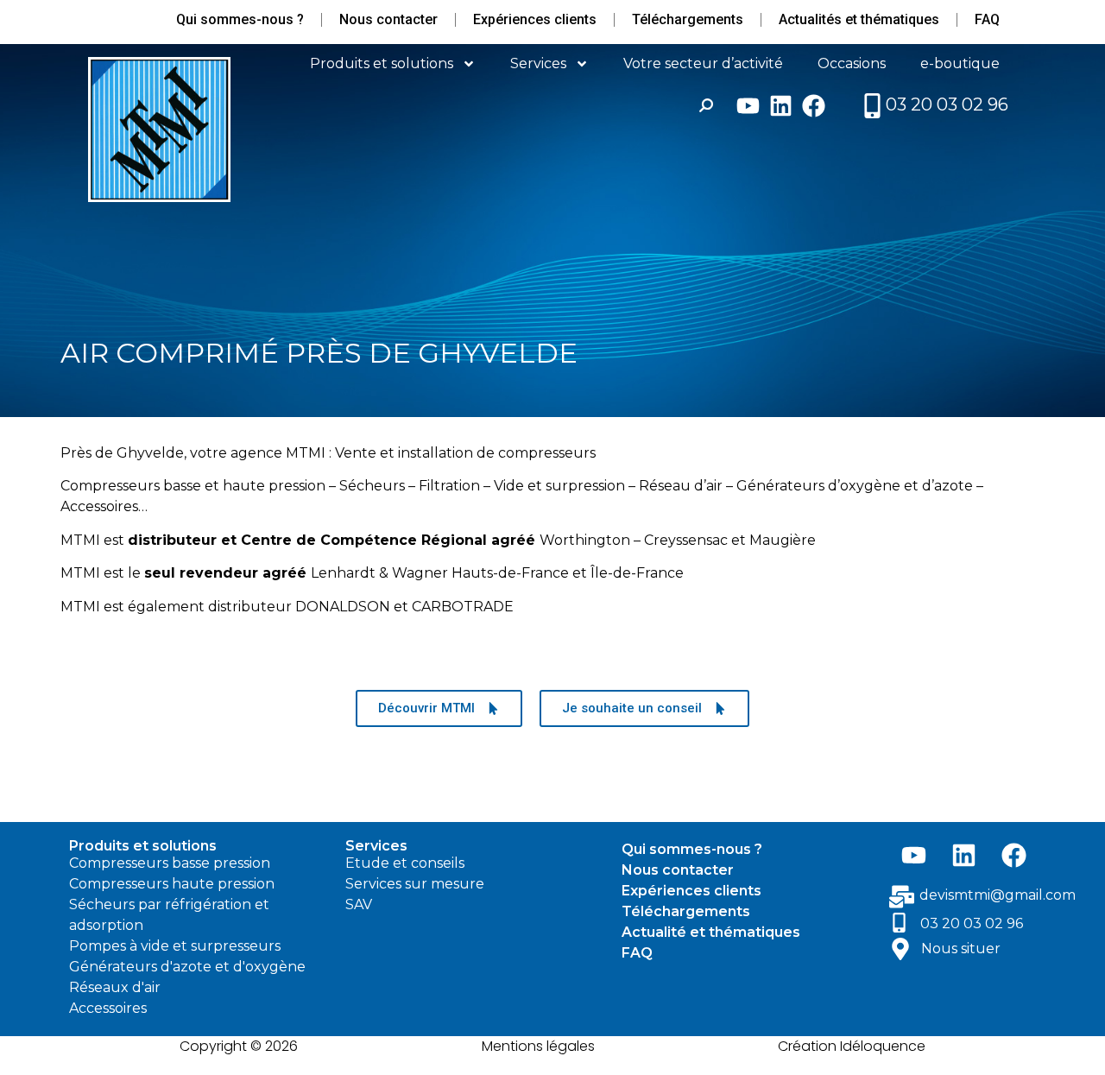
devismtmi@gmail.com (997, 895)
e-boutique (960, 63)
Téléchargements (687, 19)
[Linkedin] (780, 105)
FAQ (987, 19)
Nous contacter (388, 19)
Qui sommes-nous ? (240, 19)
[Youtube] (748, 105)
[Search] (706, 105)
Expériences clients (535, 19)
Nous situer (961, 948)
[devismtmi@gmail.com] (901, 896)
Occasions (852, 63)
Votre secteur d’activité (703, 63)
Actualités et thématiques (859, 19)
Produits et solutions (381, 63)
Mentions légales (538, 1046)
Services (538, 63)
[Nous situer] (900, 949)
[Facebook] (813, 105)
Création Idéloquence (851, 1046)
